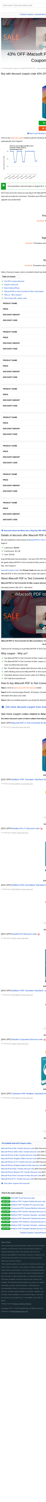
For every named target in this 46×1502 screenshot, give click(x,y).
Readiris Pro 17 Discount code (26, 828)
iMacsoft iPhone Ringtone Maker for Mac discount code (22, 1165)
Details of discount (11, 285)
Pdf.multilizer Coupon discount (22, 784)
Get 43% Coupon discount (14, 281)
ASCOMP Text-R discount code (23, 1198)
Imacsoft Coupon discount (21, 727)
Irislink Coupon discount (20, 833)
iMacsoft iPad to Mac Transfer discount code (17, 1169)
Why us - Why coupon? (13, 295)
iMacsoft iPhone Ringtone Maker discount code (19, 1158)
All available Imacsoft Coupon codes (16, 1143)
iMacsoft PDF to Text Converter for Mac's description (24, 291)
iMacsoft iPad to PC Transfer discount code (17, 1179)
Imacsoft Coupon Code (10, 570)
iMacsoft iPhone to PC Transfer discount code (18, 1162)
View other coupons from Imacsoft (16, 1183)
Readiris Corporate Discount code (27, 1039)
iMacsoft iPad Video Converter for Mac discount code (21, 1175)
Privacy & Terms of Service (22, 1304)
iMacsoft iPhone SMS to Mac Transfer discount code (21, 1152)
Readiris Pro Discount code (24, 934)
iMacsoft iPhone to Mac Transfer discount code (18, 1155)
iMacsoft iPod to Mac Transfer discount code (17, 1148)
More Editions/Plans (12, 288)
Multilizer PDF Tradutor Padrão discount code (28, 1201)
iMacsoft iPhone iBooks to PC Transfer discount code (21, 1172)
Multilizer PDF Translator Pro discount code (27, 1205)
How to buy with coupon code (15, 298)
